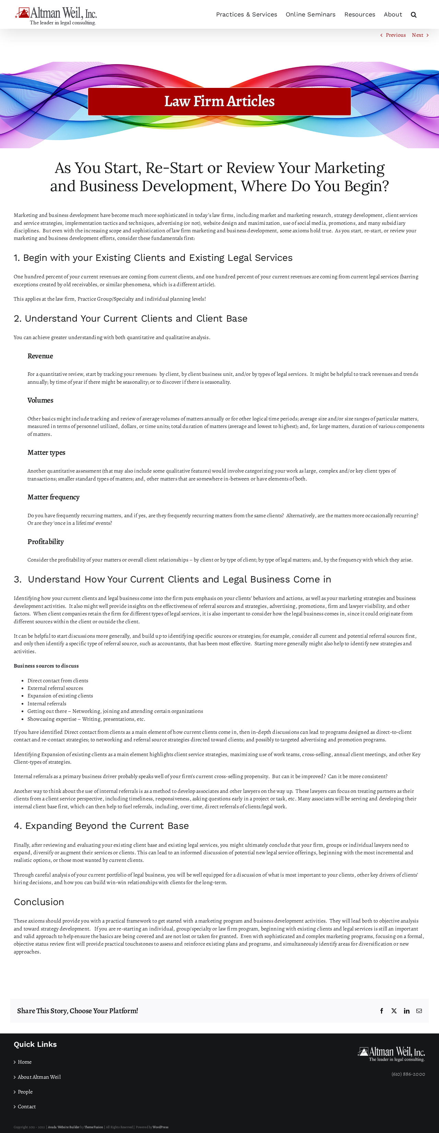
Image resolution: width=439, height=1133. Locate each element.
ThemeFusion (93, 1127)
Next (417, 35)
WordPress (160, 1127)
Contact (27, 1106)
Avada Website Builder (64, 1127)
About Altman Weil (39, 1077)
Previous (396, 35)
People (25, 1092)
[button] (414, 14)
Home (25, 1062)
